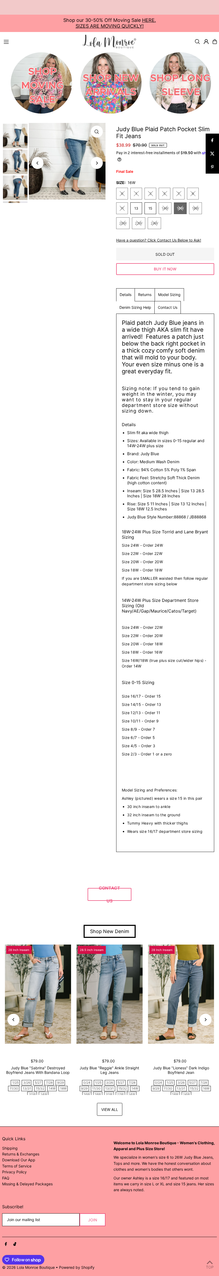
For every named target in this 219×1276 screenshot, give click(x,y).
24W (154, 223)
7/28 (49, 1083)
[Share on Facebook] (212, 140)
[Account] (206, 41)
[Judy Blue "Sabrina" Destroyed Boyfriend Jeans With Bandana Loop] (38, 994)
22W (138, 223)
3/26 (26, 1083)
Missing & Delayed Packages (27, 1184)
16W (180, 208)
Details (125, 294)
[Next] (97, 163)
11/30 (14, 1088)
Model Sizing (169, 294)
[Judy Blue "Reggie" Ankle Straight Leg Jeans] (109, 994)
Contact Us (167, 307)
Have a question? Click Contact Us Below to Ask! (158, 240)
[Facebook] (6, 1244)
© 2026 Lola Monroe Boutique (28, 1267)
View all (109, 1109)
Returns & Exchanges (20, 1154)
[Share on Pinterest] (212, 167)
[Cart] (215, 41)
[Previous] (38, 163)
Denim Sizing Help (135, 307)
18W (195, 208)
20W (123, 223)
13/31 (27, 1088)
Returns (144, 294)
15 (150, 208)
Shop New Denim (109, 931)
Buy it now (165, 269)
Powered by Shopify (77, 1267)
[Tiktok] (14, 1244)
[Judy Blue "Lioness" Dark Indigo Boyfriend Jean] (181, 994)
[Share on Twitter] (212, 153)
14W (165, 208)
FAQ (5, 1178)
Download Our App (18, 1160)
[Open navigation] (40, 41)
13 (136, 208)
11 (122, 208)
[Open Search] (197, 41)
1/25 (15, 1083)
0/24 (87, 1083)
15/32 (40, 1088)
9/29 (60, 1083)
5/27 (38, 1083)
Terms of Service (17, 1166)
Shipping (10, 1148)
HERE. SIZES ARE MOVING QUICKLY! (116, 23)
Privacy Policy (14, 1172)
